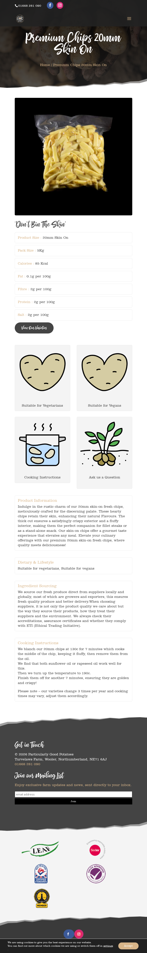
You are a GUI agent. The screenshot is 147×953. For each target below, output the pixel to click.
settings (108, 945)
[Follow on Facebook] (68, 934)
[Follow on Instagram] (79, 934)
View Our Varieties (34, 328)
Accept (128, 945)
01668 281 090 (27, 764)
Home (45, 65)
